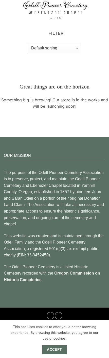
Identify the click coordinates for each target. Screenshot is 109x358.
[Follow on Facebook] (50, 315)
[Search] (103, 10)
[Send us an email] (58, 315)
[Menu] (7, 10)
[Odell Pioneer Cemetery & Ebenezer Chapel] (55, 10)
